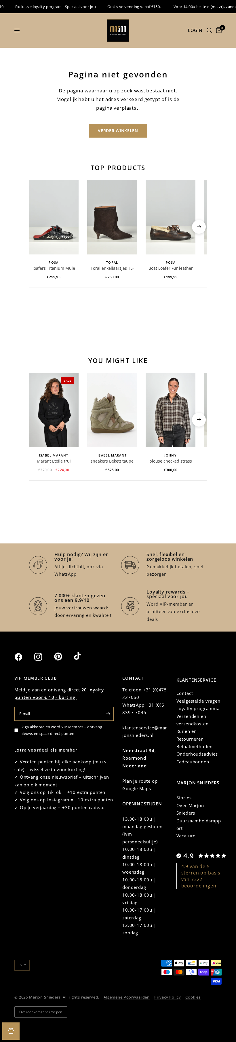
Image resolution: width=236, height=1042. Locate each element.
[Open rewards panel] (11, 1031)
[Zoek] (209, 30)
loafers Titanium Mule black (54, 268)
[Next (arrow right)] (199, 227)
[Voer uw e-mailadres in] (108, 714)
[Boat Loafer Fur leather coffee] (170, 217)
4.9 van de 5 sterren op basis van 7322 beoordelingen (201, 876)
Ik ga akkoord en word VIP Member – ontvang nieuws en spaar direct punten (61, 730)
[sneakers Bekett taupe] (112, 410)
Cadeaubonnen (192, 762)
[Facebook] (23, 657)
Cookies (193, 997)
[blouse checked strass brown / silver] (170, 410)
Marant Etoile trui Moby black (54, 461)
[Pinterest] (63, 656)
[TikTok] (83, 656)
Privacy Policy (167, 997)
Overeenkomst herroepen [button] (40, 1011)
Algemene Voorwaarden (127, 997)
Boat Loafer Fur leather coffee (171, 268)
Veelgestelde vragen (198, 701)
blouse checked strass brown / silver (170, 461)
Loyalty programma (198, 708)
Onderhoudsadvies (197, 754)
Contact (184, 693)
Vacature (186, 835)
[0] (218, 30)
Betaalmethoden (194, 746)
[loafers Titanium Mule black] (54, 217)
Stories (184, 797)
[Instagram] (43, 657)
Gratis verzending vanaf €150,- (128, 6)
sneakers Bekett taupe (112, 461)
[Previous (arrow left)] (37, 227)
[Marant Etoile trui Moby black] (54, 410)
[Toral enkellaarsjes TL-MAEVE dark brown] (112, 217)
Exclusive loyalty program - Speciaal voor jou (49, 6)
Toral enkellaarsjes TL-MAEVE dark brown (112, 268)
